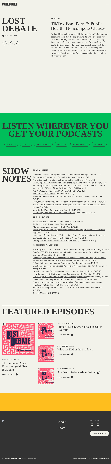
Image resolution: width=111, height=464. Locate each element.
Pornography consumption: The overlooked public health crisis (60, 185)
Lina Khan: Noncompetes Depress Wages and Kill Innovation (59, 266)
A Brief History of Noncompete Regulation (51, 263)
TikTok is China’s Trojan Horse (46, 224)
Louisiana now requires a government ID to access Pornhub (59, 174)
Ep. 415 (16, 360)
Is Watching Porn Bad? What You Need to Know (54, 213)
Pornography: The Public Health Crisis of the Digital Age (57, 183)
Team (61, 428)
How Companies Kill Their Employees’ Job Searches (56, 274)
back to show (11, 35)
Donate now (98, 433)
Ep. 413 (71, 346)
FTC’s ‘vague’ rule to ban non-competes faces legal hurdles (59, 276)
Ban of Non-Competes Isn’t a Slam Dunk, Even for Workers (59, 287)
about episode (8, 374)
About (62, 421)
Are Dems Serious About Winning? (78, 372)
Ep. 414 (71, 323)
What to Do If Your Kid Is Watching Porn (50, 210)
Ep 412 (71, 369)
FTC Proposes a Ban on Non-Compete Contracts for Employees (61, 249)
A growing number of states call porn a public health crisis (58, 180)
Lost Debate (7, 360)
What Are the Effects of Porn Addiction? (51, 188)
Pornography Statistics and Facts (48, 177)
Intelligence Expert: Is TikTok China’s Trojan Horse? (55, 240)
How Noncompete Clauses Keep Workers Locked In (55, 271)
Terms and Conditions (99, 459)
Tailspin (36, 293)
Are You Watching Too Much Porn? (48, 191)
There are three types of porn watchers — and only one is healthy (61, 196)
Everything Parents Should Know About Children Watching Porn (61, 202)
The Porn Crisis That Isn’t (44, 193)
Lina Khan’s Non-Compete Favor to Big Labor (53, 279)
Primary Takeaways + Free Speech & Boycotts (79, 328)
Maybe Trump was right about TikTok (49, 227)
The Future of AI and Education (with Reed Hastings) (15, 366)
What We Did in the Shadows (75, 349)
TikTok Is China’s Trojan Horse (46, 221)
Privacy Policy (79, 459)
